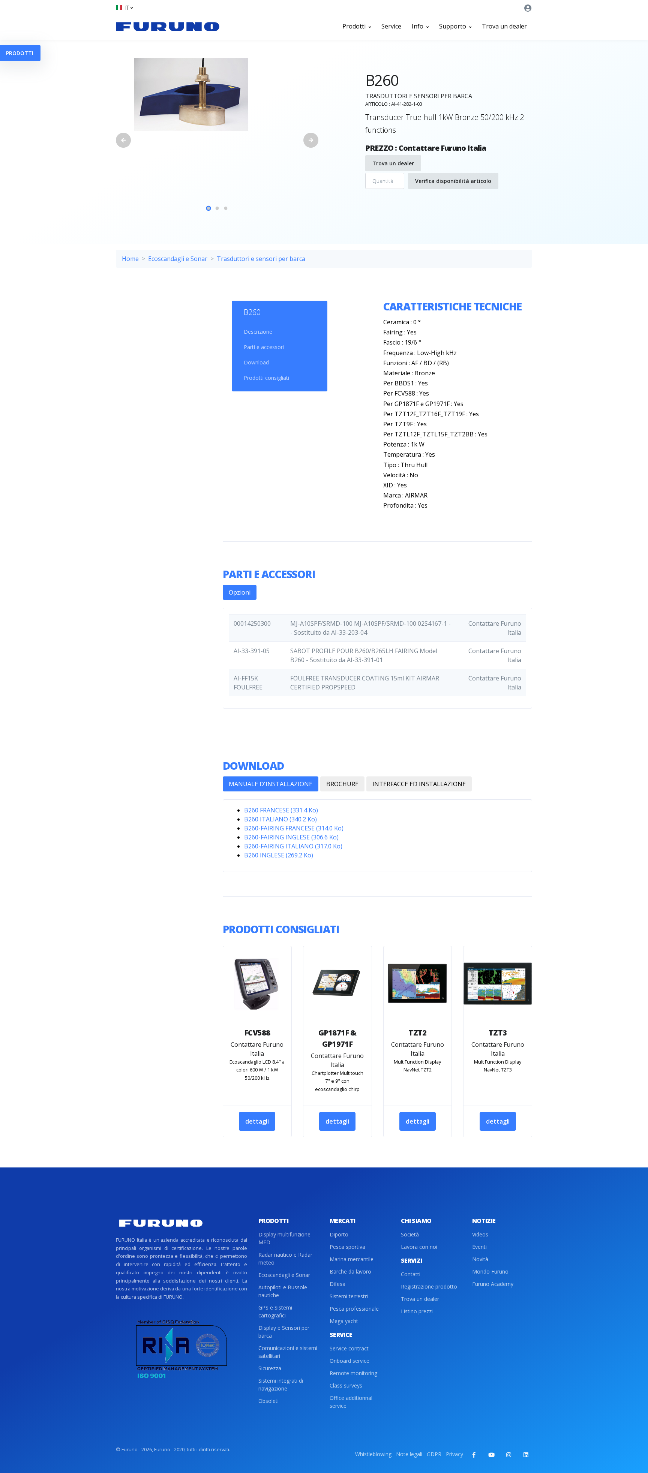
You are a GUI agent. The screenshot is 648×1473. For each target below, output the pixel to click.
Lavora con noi (419, 1246)
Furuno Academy (492, 1283)
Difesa (337, 1283)
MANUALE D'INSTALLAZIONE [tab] (270, 784)
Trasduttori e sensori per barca (261, 259)
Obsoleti (268, 1400)
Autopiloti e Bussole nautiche (282, 1291)
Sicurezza (269, 1368)
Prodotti (354, 26)
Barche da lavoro (350, 1271)
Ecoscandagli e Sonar (177, 259)
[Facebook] (474, 1454)
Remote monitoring (353, 1373)
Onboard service (349, 1360)
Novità (480, 1259)
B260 (252, 312)
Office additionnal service (351, 1401)
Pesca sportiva (347, 1246)
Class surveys (346, 1385)
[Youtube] (491, 1454)
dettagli (257, 1121)
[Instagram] (508, 1454)
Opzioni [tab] (239, 592)
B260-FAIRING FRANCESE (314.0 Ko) (294, 828)
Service (391, 26)
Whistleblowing (373, 1454)
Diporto (339, 1234)
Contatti (410, 1274)
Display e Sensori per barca (283, 1331)
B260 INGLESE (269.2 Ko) (278, 855)
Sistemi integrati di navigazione (280, 1384)
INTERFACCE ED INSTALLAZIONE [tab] (419, 784)
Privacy (454, 1454)
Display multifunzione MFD (284, 1238)
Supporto (453, 26)
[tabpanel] (217, 94)
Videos (480, 1234)
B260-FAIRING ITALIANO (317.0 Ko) (293, 846)
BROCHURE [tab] (342, 784)
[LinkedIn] (525, 1454)
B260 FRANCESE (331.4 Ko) (281, 810)
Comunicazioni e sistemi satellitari (287, 1351)
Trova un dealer (504, 26)
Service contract (349, 1348)
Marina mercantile (352, 1259)
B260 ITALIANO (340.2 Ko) (280, 819)
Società (410, 1234)
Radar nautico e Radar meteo (285, 1258)
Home (130, 259)
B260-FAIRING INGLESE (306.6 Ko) (291, 837)
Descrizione (258, 331)
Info (418, 26)
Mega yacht (344, 1321)
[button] (124, 8)
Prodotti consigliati (266, 377)
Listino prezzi (417, 1311)
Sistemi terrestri (349, 1296)
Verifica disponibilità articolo (453, 180)
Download (256, 362)
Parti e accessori (264, 347)
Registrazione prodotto (429, 1286)
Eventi (479, 1246)
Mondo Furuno (490, 1271)
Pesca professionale (354, 1308)
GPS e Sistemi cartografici (275, 1311)
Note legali (409, 1454)
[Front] (167, 26)
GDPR (434, 1454)
